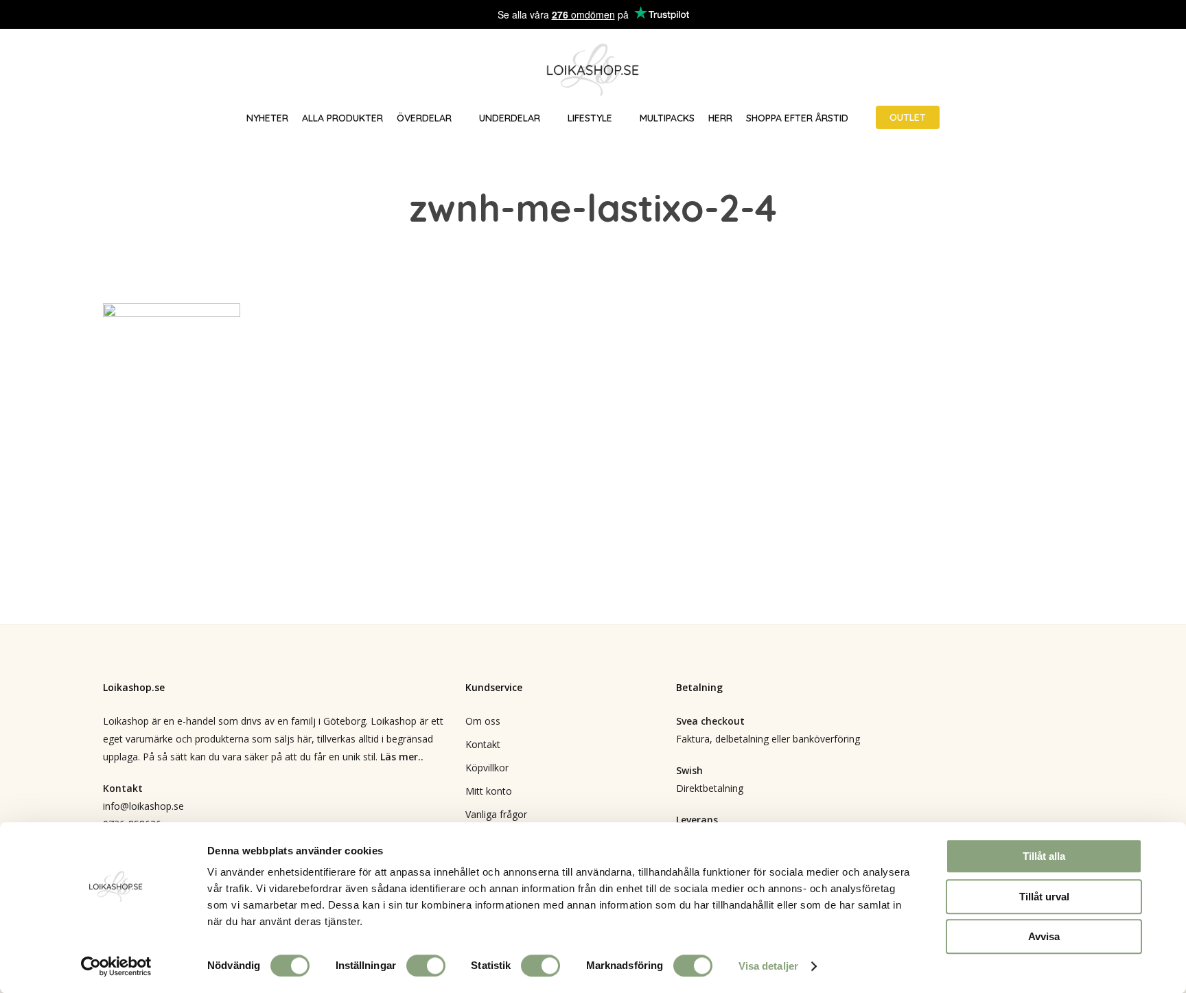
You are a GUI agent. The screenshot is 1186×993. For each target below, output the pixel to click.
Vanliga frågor (496, 814)
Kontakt (482, 744)
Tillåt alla (1044, 856)
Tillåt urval (1044, 896)
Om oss (482, 720)
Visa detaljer (768, 966)
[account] (1124, 70)
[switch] (425, 966)
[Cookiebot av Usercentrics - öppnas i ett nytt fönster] (116, 966)
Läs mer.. (401, 756)
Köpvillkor (487, 767)
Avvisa (1044, 936)
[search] (1088, 70)
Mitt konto (488, 790)
